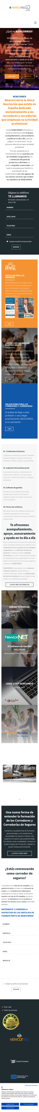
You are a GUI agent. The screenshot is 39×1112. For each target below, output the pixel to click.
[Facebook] (30, 16)
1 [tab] (19, 799)
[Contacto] (36, 16)
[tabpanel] (19, 773)
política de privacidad (23, 241)
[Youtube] (33, 16)
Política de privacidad (31, 1085)
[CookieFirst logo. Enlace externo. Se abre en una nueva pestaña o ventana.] (2, 1087)
